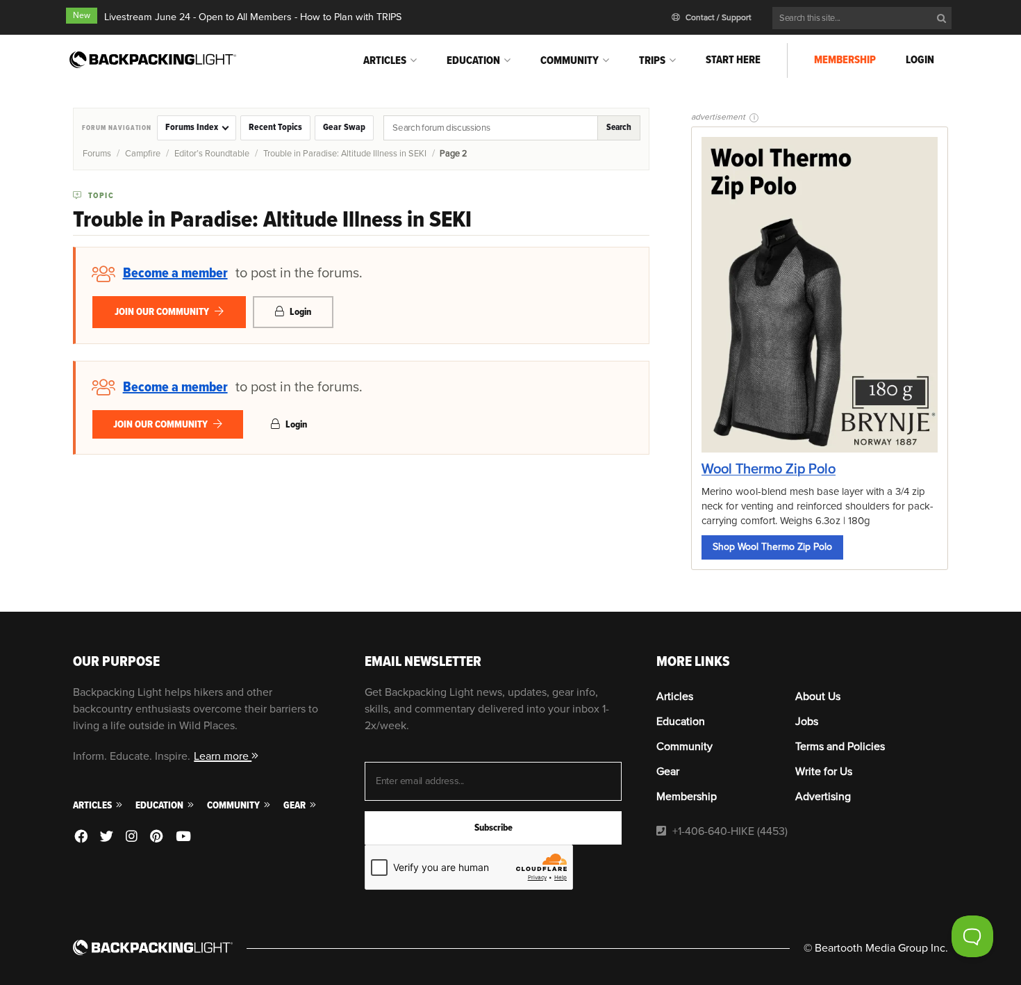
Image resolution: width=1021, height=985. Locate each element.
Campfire (142, 153)
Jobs (806, 721)
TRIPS (652, 60)
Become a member (175, 273)
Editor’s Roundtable (211, 153)
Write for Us (823, 772)
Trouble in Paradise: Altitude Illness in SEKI (344, 153)
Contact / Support (717, 18)
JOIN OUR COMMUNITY (163, 312)
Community (569, 60)
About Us (817, 696)
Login (920, 60)
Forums (97, 153)
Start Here (733, 60)
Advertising (823, 797)
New (81, 15)
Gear (295, 805)
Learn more (222, 756)
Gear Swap (344, 127)
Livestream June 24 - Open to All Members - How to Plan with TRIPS (252, 17)
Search (618, 127)
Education (473, 60)
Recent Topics (275, 127)
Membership (845, 60)
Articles (384, 60)
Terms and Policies (840, 747)
